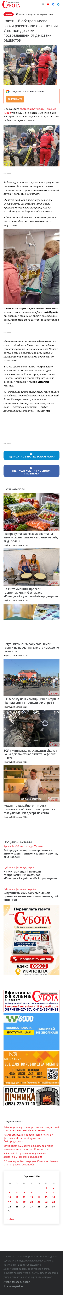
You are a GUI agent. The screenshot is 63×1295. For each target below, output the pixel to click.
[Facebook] (53, 4)
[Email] (42, 4)
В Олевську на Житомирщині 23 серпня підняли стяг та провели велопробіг (31, 701)
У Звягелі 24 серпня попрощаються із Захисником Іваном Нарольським (25, 1155)
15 (46, 1197)
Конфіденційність (13, 1286)
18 (17, 1202)
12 (24, 1197)
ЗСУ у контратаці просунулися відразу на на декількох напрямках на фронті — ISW (30, 754)
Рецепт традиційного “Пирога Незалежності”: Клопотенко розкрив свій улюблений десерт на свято (29, 809)
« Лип (10, 1219)
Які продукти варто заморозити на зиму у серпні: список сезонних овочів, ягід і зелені (31, 537)
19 (24, 1202)
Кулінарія (9, 846)
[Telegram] (58, 4)
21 (39, 1202)
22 (46, 1202)
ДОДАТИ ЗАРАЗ (15, 99)
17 (9, 1202)
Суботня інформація (15, 867)
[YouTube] (48, 4)
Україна (38, 846)
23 (53, 1202)
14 (39, 1197)
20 (31, 1202)
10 (9, 1197)
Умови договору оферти (17, 1281)
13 (31, 1197)
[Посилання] (11, 4)
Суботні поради (24, 846)
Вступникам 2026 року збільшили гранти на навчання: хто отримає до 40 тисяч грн (31, 647)
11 (17, 1197)
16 (53, 1197)
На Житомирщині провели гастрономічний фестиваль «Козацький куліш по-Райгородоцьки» (31, 592)
